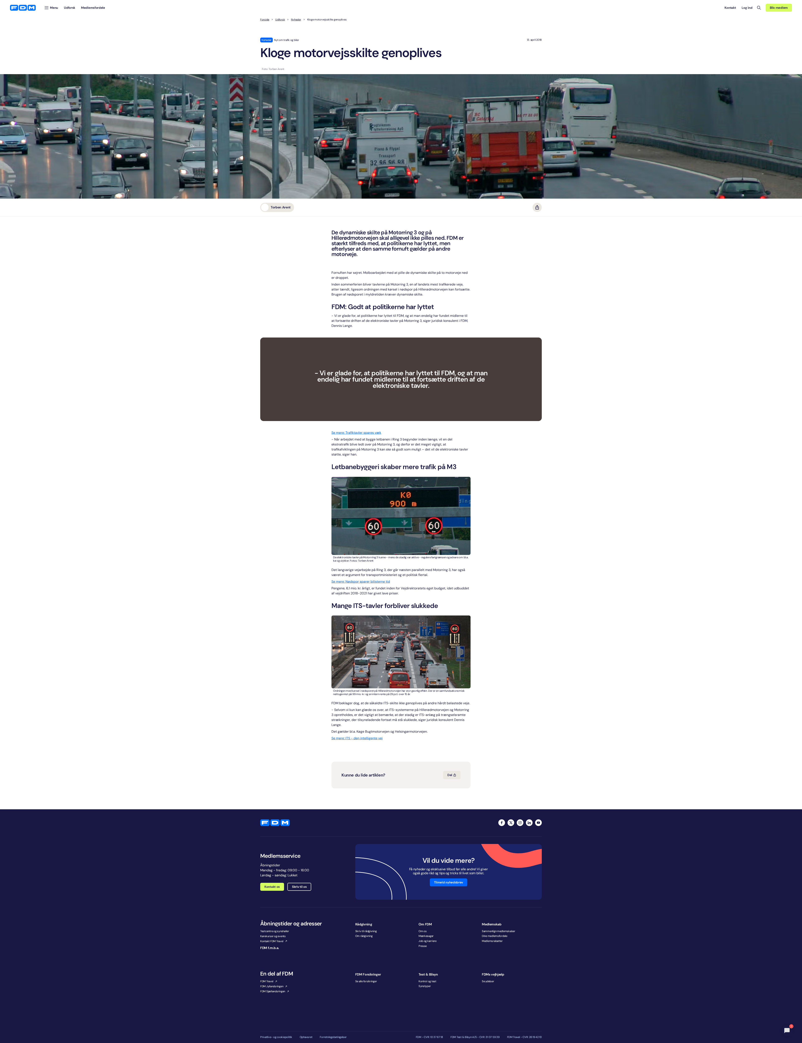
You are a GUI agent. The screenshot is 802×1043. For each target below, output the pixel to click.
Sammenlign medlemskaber (498, 931)
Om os (423, 931)
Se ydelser (488, 981)
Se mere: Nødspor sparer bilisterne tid (360, 581)
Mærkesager (426, 936)
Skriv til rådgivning (366, 931)
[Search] (759, 7)
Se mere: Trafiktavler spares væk (356, 432)
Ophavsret (306, 1037)
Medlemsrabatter (492, 941)
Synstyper (425, 986)
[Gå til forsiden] (23, 8)
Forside (264, 19)
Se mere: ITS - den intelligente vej (357, 738)
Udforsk (280, 19)
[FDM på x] (511, 822)
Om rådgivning (364, 936)
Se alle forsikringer (366, 981)
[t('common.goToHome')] (275, 822)
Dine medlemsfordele (494, 936)
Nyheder (296, 19)
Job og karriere (428, 941)
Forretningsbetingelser (333, 1037)
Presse (423, 946)
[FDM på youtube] (538, 822)
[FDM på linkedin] (529, 822)
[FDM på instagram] (520, 822)
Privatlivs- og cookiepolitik (276, 1037)
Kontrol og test (427, 981)
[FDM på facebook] (501, 822)
